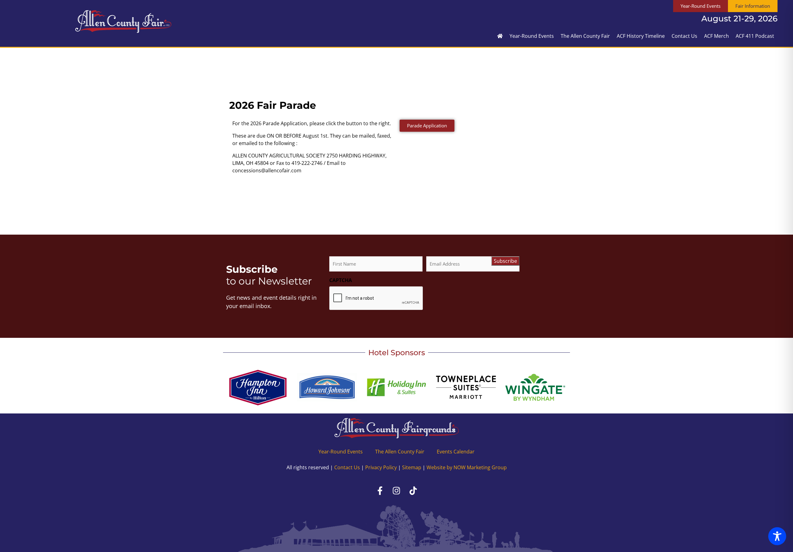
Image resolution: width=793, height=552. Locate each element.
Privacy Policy (381, 467)
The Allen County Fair (585, 36)
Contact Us (684, 36)
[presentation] (376, 298)
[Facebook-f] (379, 490)
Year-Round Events (532, 36)
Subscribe (505, 261)
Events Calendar (456, 451)
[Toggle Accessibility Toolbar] (777, 536)
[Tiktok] (413, 490)
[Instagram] (396, 490)
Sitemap (411, 467)
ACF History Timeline (641, 36)
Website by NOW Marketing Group (467, 467)
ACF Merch (716, 36)
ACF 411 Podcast (755, 36)
